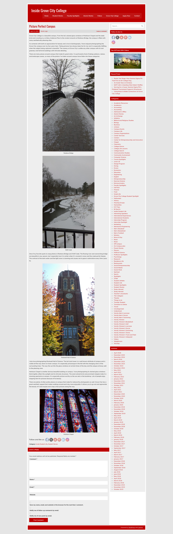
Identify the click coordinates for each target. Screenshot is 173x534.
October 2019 (118, 411)
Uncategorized (119, 309)
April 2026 (117, 353)
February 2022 (119, 377)
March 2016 (118, 480)
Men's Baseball (119, 229)
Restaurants (118, 263)
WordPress (131, 527)
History (116, 200)
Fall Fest (117, 187)
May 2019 (117, 416)
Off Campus (118, 244)
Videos (99, 16)
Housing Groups (119, 203)
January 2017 (118, 459)
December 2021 (119, 381)
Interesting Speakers (121, 213)
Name (32, 479)
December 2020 (119, 394)
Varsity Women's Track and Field (125, 335)
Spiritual (117, 272)
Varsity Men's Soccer (121, 315)
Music (116, 239)
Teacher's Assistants (121, 294)
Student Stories (57, 16)
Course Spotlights (120, 159)
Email (32, 487)
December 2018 (119, 424)
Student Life (118, 283)
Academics (117, 105)
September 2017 (119, 448)
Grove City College (112, 16)
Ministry (116, 235)
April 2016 (117, 478)
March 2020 (118, 400)
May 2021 (117, 387)
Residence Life (119, 261)
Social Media (118, 268)
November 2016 (119, 463)
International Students (121, 218)
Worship (117, 343)
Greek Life (117, 194)
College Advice (119, 146)
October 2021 (118, 385)
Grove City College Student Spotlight (126, 196)
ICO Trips (117, 207)
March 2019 (118, 420)
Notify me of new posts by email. (41, 515)
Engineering (118, 174)
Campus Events (119, 129)
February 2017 (119, 457)
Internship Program (120, 220)
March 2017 (118, 454)
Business (117, 125)
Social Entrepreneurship (122, 265)
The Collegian (118, 296)
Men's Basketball (119, 231)
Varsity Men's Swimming (122, 317)
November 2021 (119, 383)
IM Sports (117, 209)
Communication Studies (122, 153)
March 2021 (118, 392)
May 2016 (117, 476)
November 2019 (119, 409)
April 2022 (117, 372)
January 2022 (118, 379)
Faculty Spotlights (73, 16)
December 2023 (119, 361)
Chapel (116, 142)
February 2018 (119, 437)
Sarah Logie (44, 31)
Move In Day (118, 237)
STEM (116, 278)
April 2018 (117, 433)
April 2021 (117, 390)
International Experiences (122, 216)
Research (117, 259)
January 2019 (118, 422)
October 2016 (118, 465)
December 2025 (119, 355)
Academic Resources (121, 103)
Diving (116, 166)
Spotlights (117, 276)
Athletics (117, 118)
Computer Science (120, 157)
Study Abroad (118, 289)
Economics (117, 170)
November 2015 (119, 487)
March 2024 (118, 359)
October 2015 (118, 489)
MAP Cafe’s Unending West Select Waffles (128, 85)
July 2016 (117, 472)
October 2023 (118, 366)
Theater (116, 298)
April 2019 (117, 418)
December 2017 (119, 442)
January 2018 (118, 439)
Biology (116, 122)
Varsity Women (119, 320)
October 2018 (118, 429)
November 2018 (119, 426)
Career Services (119, 135)
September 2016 (119, 467)
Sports (116, 274)
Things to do (118, 300)
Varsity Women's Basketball (123, 322)
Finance (116, 190)
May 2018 (117, 431)
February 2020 (119, 403)
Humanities (118, 205)
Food (115, 192)
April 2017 (117, 452)
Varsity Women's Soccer (122, 328)
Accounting (117, 107)
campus (116, 127)
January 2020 (118, 405)
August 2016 (118, 470)
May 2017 (117, 450)
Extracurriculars (119, 183)
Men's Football (119, 233)
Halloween (117, 198)
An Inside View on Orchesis (123, 83)
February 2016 (119, 483)
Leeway (140, 527)
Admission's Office (120, 112)
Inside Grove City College (48, 10)
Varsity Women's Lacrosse (123, 326)
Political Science (119, 252)
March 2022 (118, 374)
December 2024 (119, 357)
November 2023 (119, 364)
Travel (116, 307)
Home (46, 16)
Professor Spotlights (120, 255)
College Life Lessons (120, 148)
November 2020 (119, 396)
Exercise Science (119, 181)
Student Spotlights (120, 285)
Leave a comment (102, 31)
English (116, 177)
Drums (116, 168)
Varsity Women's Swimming (123, 330)
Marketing (117, 224)
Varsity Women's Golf (121, 324)
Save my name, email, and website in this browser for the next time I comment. (56, 505)
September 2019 (119, 413)
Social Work (118, 270)
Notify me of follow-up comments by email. (44, 510)
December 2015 (119, 485)
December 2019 (119, 407)
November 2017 (119, 444)
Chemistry (117, 144)
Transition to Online (120, 304)
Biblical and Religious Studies (124, 120)
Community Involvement (122, 155)
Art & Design (118, 116)
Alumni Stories (88, 16)
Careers (116, 138)
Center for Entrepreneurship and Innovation (128, 140)
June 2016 (117, 474)
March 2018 (118, 435)
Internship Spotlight (120, 222)
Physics (116, 250)
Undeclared (118, 311)
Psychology (118, 257)
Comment (33, 459)
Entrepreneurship (119, 179)
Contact (137, 16)
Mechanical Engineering (122, 226)
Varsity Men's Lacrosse (121, 313)
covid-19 (117, 161)
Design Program (119, 164)
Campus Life (118, 131)
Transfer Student (119, 302)
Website (32, 494)
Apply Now (126, 16)
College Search (119, 151)
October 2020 (118, 398)
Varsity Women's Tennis (122, 333)
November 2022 (119, 368)
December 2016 (119, 461)
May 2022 (117, 370)
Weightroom (118, 341)
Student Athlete (119, 281)
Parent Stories (118, 248)
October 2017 (118, 446)
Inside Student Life (41, 444)
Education (117, 172)
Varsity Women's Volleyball (123, 337)
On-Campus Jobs (119, 246)
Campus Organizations (121, 133)
